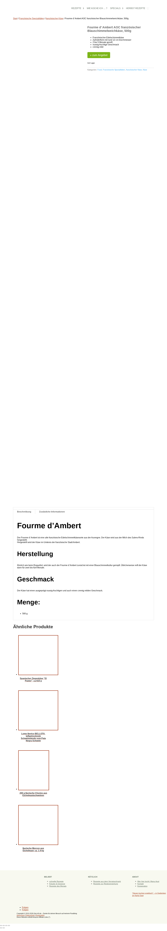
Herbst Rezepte (135, 8)
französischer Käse (54, 18)
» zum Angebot (99, 55)
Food (99, 70)
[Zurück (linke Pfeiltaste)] (1, 927)
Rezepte (76, 8)
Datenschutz (30, 915)
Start (15, 18)
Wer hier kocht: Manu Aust (148, 881)
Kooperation (142, 886)
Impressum (21, 915)
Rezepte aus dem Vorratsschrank (107, 881)
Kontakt (140, 884)
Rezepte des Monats (57, 886)
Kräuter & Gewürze (57, 884)
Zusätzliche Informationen (52, 512)
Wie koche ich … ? (97, 8)
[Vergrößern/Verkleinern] (1, 925)
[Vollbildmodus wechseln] (4, 925)
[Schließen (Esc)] (9, 925)
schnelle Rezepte (56, 881)
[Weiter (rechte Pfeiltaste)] (4, 927)
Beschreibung (24, 512)
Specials (115, 8)
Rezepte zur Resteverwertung (105, 884)
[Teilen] (6, 925)
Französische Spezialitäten (31, 18)
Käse (145, 70)
